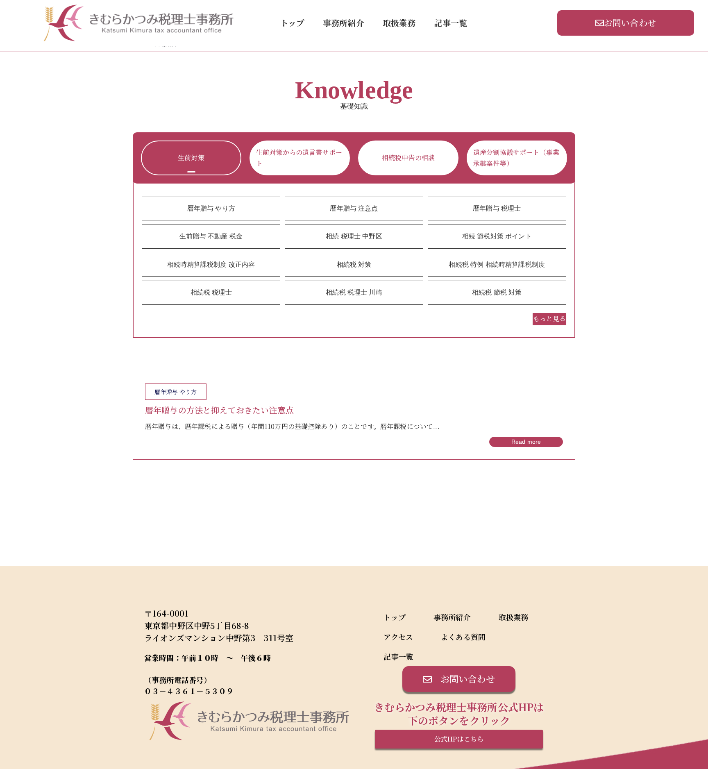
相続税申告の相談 (408, 157)
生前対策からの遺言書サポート (299, 157)
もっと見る (549, 318)
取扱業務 (399, 23)
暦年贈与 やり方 (211, 208)
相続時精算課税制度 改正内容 (211, 264)
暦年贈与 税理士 (497, 208)
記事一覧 (450, 23)
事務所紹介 (343, 23)
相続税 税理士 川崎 (354, 292)
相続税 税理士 (211, 292)
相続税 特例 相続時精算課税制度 (497, 264)
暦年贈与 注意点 (354, 208)
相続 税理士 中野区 (354, 236)
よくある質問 (463, 636)
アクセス (398, 636)
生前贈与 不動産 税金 (211, 236)
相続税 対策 (354, 264)
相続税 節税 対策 (497, 292)
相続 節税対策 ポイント (497, 236)
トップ (292, 23)
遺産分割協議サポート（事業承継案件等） (516, 157)
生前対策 (191, 157)
